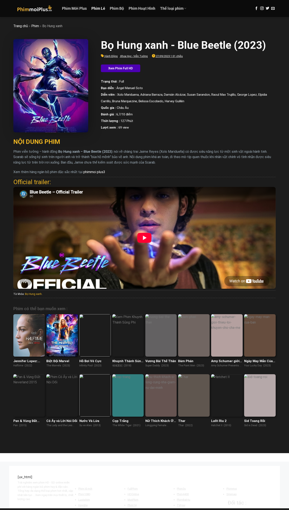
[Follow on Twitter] (267, 8)
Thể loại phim (171, 8)
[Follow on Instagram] (262, 8)
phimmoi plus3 (94, 172)
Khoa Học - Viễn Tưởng (134, 56)
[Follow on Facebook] (256, 8)
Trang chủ (20, 26)
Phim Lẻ (98, 8)
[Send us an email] (273, 8)
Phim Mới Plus (74, 8)
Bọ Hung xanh (33, 294)
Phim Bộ (117, 8)
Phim (35, 26)
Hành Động (111, 56)
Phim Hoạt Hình (142, 8)
